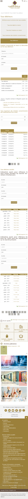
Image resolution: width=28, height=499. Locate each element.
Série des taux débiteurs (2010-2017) (12, 102)
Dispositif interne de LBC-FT (10, 475)
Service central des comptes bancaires (12, 449)
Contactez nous (22, 485)
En (24, 1)
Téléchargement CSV (22, 95)
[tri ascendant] (7, 132)
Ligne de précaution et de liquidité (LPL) (12, 479)
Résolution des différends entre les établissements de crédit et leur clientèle (14, 451)
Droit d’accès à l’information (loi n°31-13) (13, 466)
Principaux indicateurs (8, 424)
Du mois (3, 179)
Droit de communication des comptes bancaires (14, 453)
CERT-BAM (5, 481)
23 (14, 314)
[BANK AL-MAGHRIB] (14, 4)
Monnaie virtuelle (7, 478)
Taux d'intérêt (13, 13)
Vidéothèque (6, 426)
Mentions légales (13, 485)
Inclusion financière (7, 469)
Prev (26, 353)
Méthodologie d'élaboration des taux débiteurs (14, 107)
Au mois (3, 191)
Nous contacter (14, 416)
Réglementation (7, 467)
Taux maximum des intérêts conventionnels (14, 35)
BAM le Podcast (7, 421)
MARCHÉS (7, 13)
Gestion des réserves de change (10, 482)
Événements (6, 431)
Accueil (2, 13)
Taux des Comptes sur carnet (14, 30)
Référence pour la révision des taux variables (14, 20)
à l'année (3, 62)
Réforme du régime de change (10, 476)
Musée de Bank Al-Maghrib (8, 383)
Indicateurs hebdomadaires (9, 428)
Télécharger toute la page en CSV (19, 319)
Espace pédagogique (7, 398)
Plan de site (5, 485)
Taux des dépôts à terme (14, 25)
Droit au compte (7, 440)
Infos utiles (6, 429)
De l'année (3, 56)
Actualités (5, 420)
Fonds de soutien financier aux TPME (12, 470)
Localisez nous (14, 414)
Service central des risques (9, 447)
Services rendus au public (8, 434)
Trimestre (3, 51)
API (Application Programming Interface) (12, 458)
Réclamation (6, 436)
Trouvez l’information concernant (11, 464)
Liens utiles (14, 487)
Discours (5, 423)
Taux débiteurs (14, 40)
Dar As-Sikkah (5, 367)
